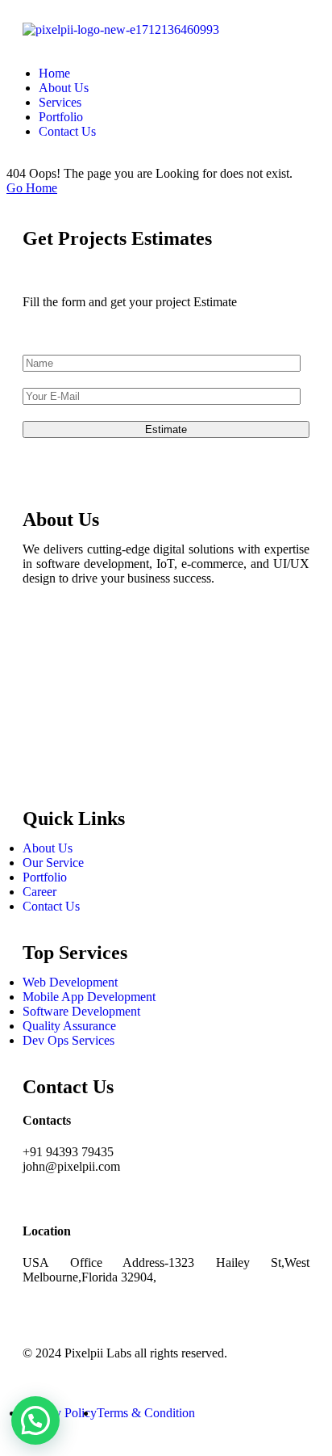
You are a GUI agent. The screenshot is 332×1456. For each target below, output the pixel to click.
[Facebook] (43, 638)
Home (54, 73)
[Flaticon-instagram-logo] (43, 682)
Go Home (31, 188)
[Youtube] (43, 769)
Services (60, 102)
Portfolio (61, 117)
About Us (64, 88)
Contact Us (67, 131)
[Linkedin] (43, 725)
